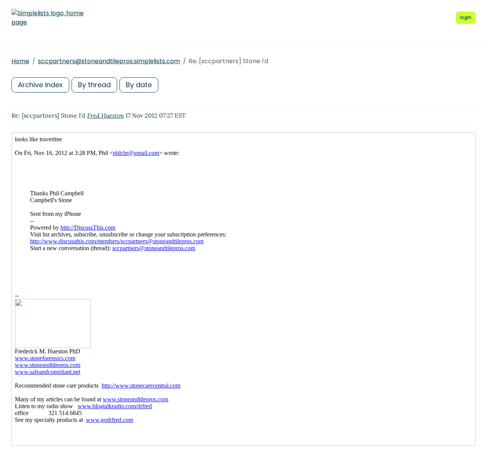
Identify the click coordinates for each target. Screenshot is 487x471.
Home (20, 61)
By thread (94, 84)
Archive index (40, 84)
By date (139, 84)
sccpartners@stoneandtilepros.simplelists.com (109, 61)
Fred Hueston (105, 115)
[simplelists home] (47, 18)
